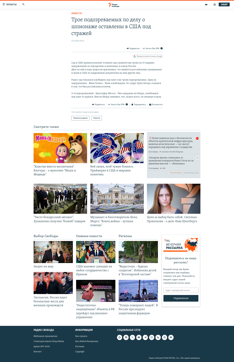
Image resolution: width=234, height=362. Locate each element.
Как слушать (81, 336)
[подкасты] (215, 5)
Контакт (38, 352)
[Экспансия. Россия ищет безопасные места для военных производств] (53, 283)
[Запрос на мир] (53, 252)
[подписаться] (170, 337)
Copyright (79, 352)
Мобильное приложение (45, 336)
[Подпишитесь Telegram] (145, 337)
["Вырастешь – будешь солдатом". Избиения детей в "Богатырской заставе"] (138, 252)
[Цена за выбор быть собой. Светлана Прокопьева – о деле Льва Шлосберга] (173, 199)
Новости (76, 13)
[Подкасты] (164, 337)
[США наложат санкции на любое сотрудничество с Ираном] (95, 252)
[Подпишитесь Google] (119, 337)
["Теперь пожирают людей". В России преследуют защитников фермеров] (138, 291)
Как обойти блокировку (86, 341)
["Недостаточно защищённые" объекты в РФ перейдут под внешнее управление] (95, 291)
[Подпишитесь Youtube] (138, 337)
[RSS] (158, 337)
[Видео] (206, 5)
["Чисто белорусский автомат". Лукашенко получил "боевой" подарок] (60, 199)
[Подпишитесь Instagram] (151, 337)
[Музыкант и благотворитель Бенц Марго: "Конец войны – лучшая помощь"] (117, 199)
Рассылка (79, 346)
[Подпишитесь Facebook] (126, 337)
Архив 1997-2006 (42, 346)
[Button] (133, 48)
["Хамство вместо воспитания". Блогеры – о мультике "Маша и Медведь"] (60, 148)
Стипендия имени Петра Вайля (49, 341)
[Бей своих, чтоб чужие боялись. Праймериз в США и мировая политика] (117, 148)
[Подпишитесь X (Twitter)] (132, 337)
